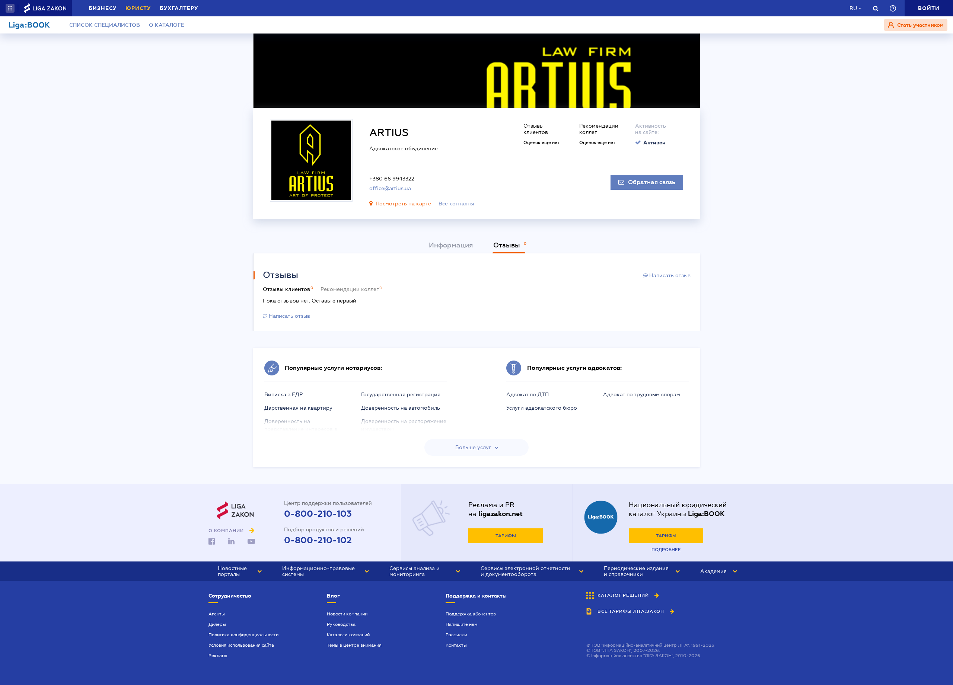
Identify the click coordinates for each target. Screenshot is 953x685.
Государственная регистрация (400, 394)
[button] (10, 8)
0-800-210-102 (318, 540)
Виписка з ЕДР (283, 394)
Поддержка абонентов (471, 614)
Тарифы (505, 535)
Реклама (217, 655)
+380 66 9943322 (391, 179)
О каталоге (166, 25)
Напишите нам (461, 624)
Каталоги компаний (348, 634)
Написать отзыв (669, 275)
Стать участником (920, 25)
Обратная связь (651, 182)
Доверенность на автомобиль (400, 408)
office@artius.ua (390, 188)
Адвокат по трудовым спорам (641, 394)
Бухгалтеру (179, 8)
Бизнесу (103, 8)
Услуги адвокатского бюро (541, 408)
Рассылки (456, 634)
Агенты (216, 614)
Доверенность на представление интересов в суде (300, 429)
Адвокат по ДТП (527, 394)
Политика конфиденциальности (243, 634)
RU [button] (853, 8)
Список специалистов (104, 25)
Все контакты (456, 204)
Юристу (138, 8)
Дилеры (217, 624)
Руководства (341, 624)
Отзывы (507, 245)
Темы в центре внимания (354, 645)
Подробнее (666, 549)
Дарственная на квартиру (298, 408)
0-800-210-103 (318, 513)
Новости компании (347, 614)
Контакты (456, 645)
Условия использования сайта (241, 645)
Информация (451, 245)
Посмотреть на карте (403, 204)
